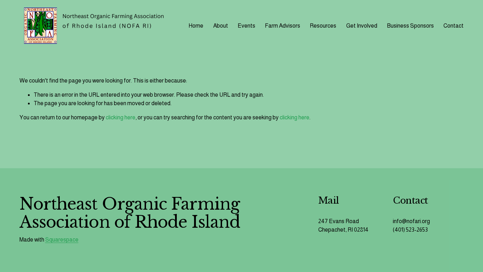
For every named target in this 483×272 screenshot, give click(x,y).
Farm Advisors (282, 26)
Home (195, 26)
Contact (453, 26)
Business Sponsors (410, 26)
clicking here (120, 117)
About (220, 26)
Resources (323, 26)
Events (246, 26)
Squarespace (61, 240)
